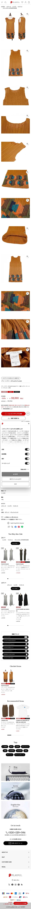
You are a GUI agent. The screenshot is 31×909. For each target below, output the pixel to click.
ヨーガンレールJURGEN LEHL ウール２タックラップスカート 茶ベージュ (8, 723)
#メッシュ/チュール (19, 754)
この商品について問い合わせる (11, 517)
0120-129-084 (16, 832)
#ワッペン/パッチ (14, 512)
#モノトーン (9, 754)
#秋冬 (11, 746)
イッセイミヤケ (15, 637)
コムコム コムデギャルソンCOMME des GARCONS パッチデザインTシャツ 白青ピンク (22, 725)
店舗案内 (12, 519)
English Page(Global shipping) (17, 523)
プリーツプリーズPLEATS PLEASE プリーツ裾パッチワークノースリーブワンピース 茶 (8, 689)
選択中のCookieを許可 (15, 479)
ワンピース (15, 506)
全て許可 (15, 474)
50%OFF (17, 392)
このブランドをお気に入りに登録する (10, 378)
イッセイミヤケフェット (15, 644)
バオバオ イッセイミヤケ (15, 654)
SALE (23, 562)
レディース (3, 506)
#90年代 (17, 746)
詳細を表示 (23, 469)
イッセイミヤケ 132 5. (15, 658)
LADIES (3, 562)
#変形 (26, 750)
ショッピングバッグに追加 (15, 414)
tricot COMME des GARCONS (22, 610)
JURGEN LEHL (4, 720)
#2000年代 (11, 750)
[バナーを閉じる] (28, 423)
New (2, 548)
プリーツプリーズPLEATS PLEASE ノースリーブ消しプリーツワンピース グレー (8, 567)
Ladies (4, 392)
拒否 (15, 484)
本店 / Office (16, 880)
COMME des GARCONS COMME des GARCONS (22, 721)
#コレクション (25, 746)
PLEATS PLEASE (5, 564)
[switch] (27, 454)
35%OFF (12, 718)
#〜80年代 (5, 746)
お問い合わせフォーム (17, 843)
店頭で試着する (15, 418)
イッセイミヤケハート (15, 647)
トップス (10, 506)
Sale (10, 392)
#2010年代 (19, 750)
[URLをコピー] (8, 526)
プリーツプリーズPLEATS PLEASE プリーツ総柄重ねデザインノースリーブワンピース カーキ (23, 567)
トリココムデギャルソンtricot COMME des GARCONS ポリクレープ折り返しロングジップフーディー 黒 (23, 615)
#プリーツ (7, 512)
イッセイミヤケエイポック (15, 640)
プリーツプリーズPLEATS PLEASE (11, 381)
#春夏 (2, 512)
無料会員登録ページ (7, 408)
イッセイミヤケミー (15, 651)
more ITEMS (14, 543)
